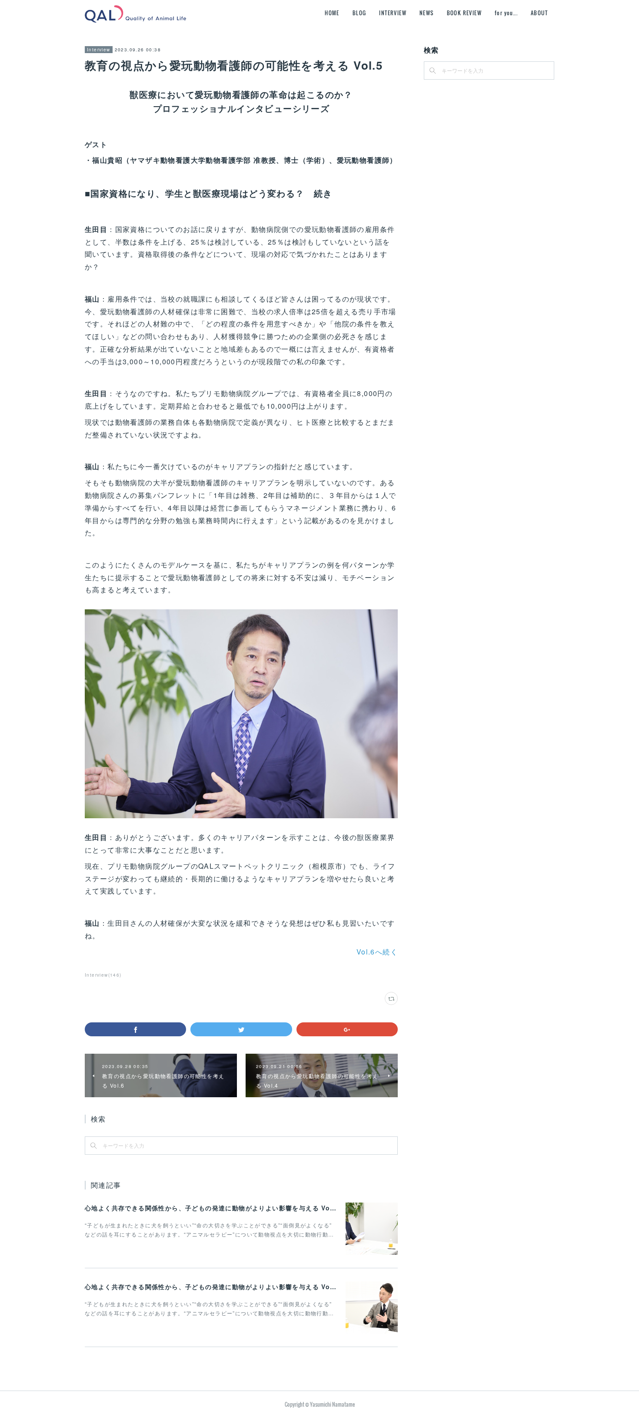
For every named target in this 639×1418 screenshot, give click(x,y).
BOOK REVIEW (464, 13)
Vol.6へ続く (377, 952)
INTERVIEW (392, 13)
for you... (506, 13)
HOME (332, 13)
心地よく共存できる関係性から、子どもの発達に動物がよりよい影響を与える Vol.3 (212, 1207)
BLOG (359, 13)
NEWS (426, 13)
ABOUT (539, 13)
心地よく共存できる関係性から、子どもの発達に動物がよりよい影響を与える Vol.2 (212, 1286)
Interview (98, 50)
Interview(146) (103, 975)
